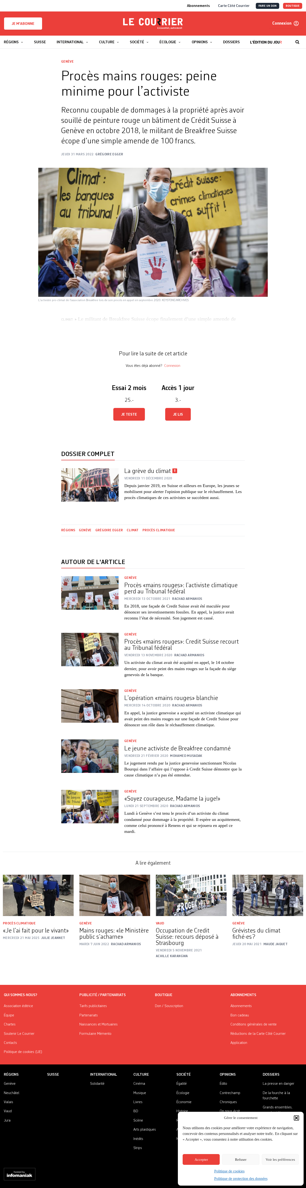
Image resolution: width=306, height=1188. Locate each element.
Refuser (240, 1159)
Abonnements (241, 1006)
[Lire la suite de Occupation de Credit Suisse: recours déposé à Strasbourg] (191, 895)
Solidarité (97, 1084)
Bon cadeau (239, 1015)
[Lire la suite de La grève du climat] (90, 485)
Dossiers (271, 1075)
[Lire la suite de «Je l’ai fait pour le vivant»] (38, 895)
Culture (141, 1075)
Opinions (228, 1075)
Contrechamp (230, 1093)
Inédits (138, 1139)
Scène (138, 1121)
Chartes (10, 1024)
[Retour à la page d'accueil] (153, 23)
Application (238, 1043)
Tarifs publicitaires (93, 1006)
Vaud (160, 923)
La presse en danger (278, 1084)
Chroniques (228, 1102)
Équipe (9, 1015)
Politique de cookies (229, 1171)
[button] (296, 1118)
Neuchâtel (11, 1093)
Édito (223, 1084)
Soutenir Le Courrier (19, 1034)
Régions (68, 530)
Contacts (10, 1043)
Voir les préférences (280, 1159)
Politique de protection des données (241, 1179)
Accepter (201, 1159)
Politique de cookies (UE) (23, 1052)
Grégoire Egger (109, 530)
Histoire (182, 1111)
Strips (137, 1148)
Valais (8, 1102)
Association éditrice (18, 1006)
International (103, 1075)
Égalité (181, 1084)
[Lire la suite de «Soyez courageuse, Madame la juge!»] (90, 815)
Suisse (53, 1075)
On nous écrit (230, 1111)
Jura (7, 1121)
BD (135, 1111)
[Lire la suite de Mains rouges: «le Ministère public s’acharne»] (114, 895)
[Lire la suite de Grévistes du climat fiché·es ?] (267, 895)
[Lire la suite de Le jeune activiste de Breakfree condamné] (90, 761)
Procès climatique (158, 530)
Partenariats (88, 1015)
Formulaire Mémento (95, 1034)
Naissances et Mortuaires (98, 1024)
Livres (137, 1102)
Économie (183, 1102)
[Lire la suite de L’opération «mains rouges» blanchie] (90, 711)
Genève (67, 61)
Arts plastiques (144, 1130)
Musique (139, 1093)
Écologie (182, 1093)
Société (183, 1075)
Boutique (163, 995)
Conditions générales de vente (253, 1024)
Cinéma (139, 1084)
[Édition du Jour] (266, 40)
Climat (132, 530)
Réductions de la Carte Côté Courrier (258, 1034)
